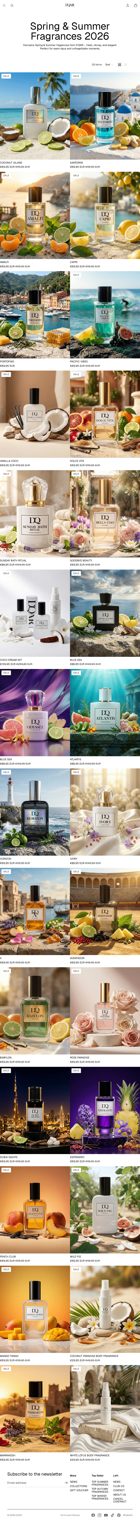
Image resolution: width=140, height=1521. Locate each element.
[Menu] (4, 5)
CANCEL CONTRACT (120, 1500)
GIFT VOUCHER (79, 1490)
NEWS (73, 1481)
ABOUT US (119, 1494)
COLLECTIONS (78, 1486)
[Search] (12, 5)
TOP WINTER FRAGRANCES (100, 1497)
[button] (109, 65)
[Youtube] (106, 1515)
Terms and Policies (70, 1515)
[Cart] (136, 5)
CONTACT (119, 1490)
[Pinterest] (119, 1515)
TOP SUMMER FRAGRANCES (100, 1483)
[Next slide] (64, 116)
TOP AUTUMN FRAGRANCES (100, 1490)
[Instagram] (99, 1515)
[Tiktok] (112, 1515)
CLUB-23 (118, 1486)
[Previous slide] (5, 116)
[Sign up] (66, 1483)
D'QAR (18, 1515)
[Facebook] (93, 1515)
